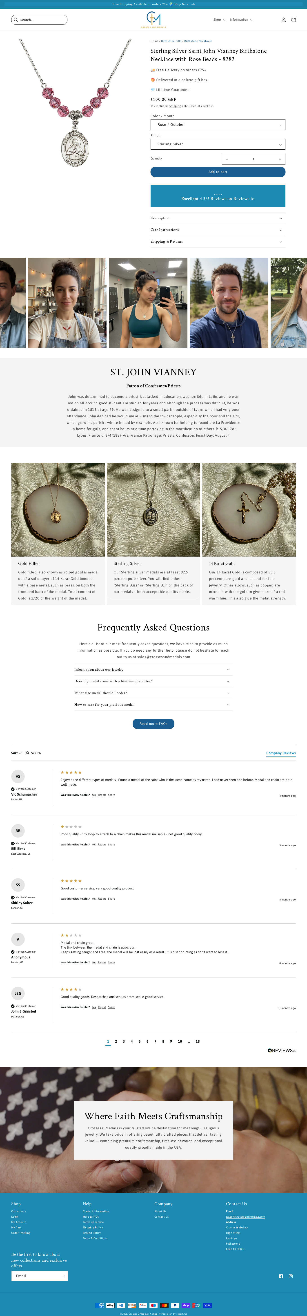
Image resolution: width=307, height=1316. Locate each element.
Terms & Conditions (95, 1238)
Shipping (175, 106)
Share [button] (111, 794)
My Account (19, 1222)
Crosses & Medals (138, 1314)
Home (154, 41)
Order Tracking (21, 1232)
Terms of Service (93, 1222)
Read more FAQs (153, 723)
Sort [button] (14, 753)
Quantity (156, 158)
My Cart (16, 1227)
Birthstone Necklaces (198, 41)
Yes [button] (94, 794)
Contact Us (161, 1216)
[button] (39, 20)
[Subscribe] (63, 1276)
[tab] (281, 753)
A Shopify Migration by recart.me (168, 1314)
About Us (160, 1211)
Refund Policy (92, 1232)
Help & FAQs (91, 1216)
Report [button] (102, 794)
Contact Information (96, 1211)
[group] (153, 792)
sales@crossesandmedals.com (245, 1216)
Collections (18, 1211)
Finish (156, 135)
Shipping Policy (93, 1227)
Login (14, 1216)
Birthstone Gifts (171, 41)
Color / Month (163, 116)
